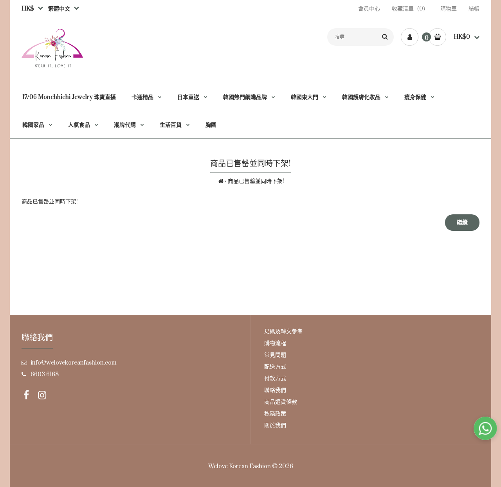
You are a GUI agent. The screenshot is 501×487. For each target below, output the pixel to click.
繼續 (462, 222)
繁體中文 (57, 9)
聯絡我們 (275, 390)
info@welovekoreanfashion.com (74, 363)
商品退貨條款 (280, 402)
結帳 (474, 9)
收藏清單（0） (410, 9)
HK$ (28, 9)
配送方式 (275, 366)
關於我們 (275, 425)
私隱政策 (275, 413)
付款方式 (275, 378)
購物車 (448, 9)
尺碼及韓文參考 (283, 331)
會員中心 (369, 9)
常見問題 (275, 355)
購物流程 (275, 343)
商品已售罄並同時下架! (256, 181)
